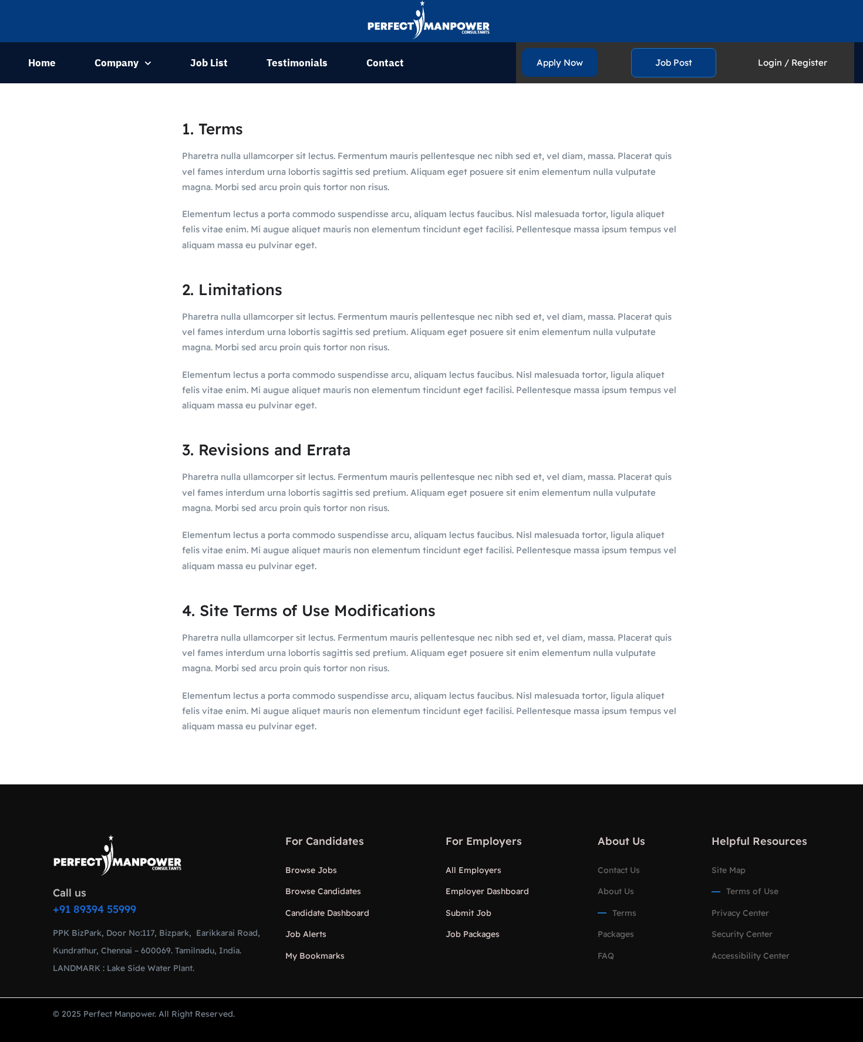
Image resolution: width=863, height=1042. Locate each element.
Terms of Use (752, 891)
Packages (616, 934)
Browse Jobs (311, 870)
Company (117, 62)
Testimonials (297, 62)
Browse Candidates (323, 891)
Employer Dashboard (487, 891)
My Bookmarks (315, 955)
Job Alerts (305, 934)
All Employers (473, 870)
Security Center (742, 934)
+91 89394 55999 (94, 909)
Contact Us (619, 870)
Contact (385, 62)
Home (42, 62)
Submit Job (468, 913)
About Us (616, 891)
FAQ (606, 955)
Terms (624, 913)
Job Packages (473, 934)
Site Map (729, 870)
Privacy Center (740, 913)
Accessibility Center (751, 955)
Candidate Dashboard (327, 913)
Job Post (673, 62)
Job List (209, 62)
